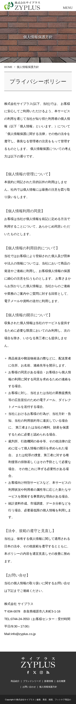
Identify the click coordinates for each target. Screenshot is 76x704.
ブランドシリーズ (32, 681)
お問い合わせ (29, 687)
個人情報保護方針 (48, 687)
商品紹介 (15, 681)
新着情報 (48, 681)
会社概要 (61, 681)
